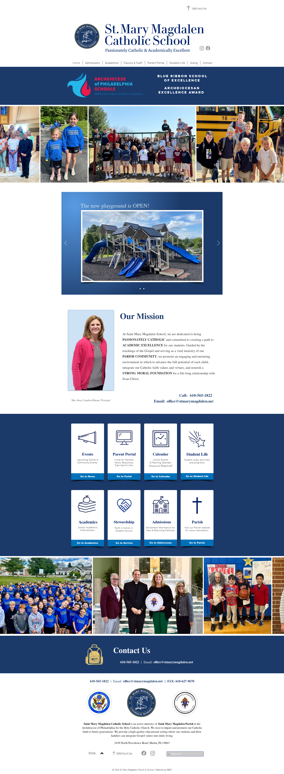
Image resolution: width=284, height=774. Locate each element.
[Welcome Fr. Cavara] (140, 288)
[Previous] (65, 243)
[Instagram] (202, 48)
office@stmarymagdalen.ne (189, 401)
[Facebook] (208, 48)
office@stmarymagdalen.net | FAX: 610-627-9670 (158, 681)
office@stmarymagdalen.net (173, 662)
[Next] (218, 243)
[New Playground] (143, 288)
